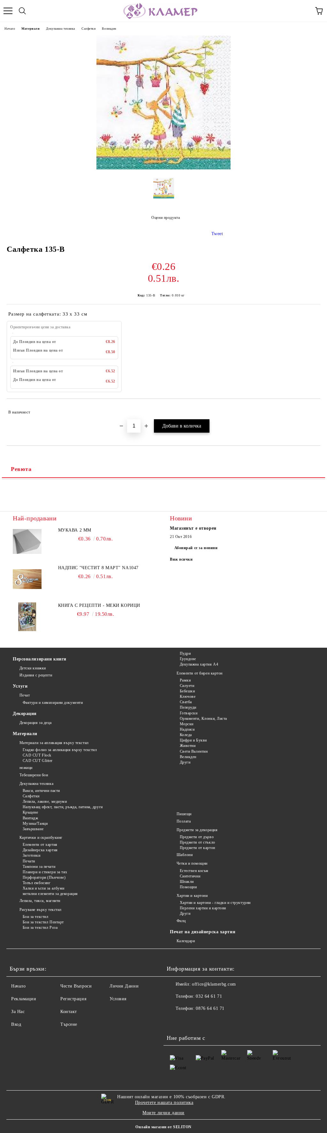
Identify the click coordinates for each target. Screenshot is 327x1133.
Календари (186, 941)
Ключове (187, 696)
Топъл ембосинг (36, 883)
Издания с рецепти (35, 675)
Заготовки (32, 855)
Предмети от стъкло (197, 842)
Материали (30, 28)
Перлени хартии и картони (203, 908)
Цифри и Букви (193, 740)
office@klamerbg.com (214, 984)
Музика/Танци (35, 823)
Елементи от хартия (40, 844)
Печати (29, 861)
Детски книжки (32, 668)
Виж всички (181, 559)
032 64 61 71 (209, 996)
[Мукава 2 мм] (27, 541)
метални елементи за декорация (50, 893)
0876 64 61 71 (210, 1008)
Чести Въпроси (76, 986)
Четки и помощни (192, 863)
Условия (118, 998)
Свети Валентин (194, 751)
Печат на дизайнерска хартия (202, 931)
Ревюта (21, 469)
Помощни (188, 887)
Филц (181, 921)
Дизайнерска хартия (40, 850)
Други (185, 762)
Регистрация (73, 998)
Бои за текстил (35, 916)
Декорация (25, 713)
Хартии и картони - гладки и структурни (215, 902)
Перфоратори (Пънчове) (44, 877)
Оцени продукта (165, 217)
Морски (187, 724)
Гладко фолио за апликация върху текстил (60, 750)
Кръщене (30, 812)
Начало (9, 28)
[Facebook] (175, 1021)
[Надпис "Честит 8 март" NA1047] (27, 579)
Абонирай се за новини (196, 548)
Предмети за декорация (197, 830)
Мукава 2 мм (74, 530)
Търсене (68, 1024)
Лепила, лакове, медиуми (45, 801)
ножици (26, 767)
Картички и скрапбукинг (41, 837)
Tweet (217, 233)
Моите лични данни (163, 1112)
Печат (24, 695)
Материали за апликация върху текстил (54, 743)
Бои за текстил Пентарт (43, 922)
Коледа (186, 735)
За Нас (18, 1011)
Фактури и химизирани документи (53, 702)
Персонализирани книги (39, 659)
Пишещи (184, 814)
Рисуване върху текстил (40, 909)
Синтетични (190, 876)
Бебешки (187, 691)
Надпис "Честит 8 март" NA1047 (98, 567)
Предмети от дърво (197, 837)
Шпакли (187, 881)
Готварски (189, 713)
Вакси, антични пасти (41, 790)
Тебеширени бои (33, 775)
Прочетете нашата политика (164, 1102)
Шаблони (185, 855)
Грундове (188, 659)
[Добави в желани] (311, 409)
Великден (109, 28)
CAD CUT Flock (37, 755)
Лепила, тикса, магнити (39, 900)
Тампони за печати (39, 866)
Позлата (184, 821)
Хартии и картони (192, 895)
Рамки (185, 680)
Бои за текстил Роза (40, 927)
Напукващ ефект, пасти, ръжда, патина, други (63, 807)
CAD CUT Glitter (38, 760)
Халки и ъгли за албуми (44, 888)
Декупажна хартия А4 (199, 664)
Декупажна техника (60, 28)
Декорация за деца (35, 722)
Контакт (68, 1011)
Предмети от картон (197, 848)
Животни (187, 745)
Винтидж (30, 818)
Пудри (185, 653)
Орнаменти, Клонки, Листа (203, 718)
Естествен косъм (194, 870)
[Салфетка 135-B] (163, 168)
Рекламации (23, 998)
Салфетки (88, 28)
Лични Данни (124, 986)
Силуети (187, 685)
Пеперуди (188, 707)
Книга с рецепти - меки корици (99, 605)
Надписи (187, 729)
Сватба (186, 702)
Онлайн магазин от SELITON (163, 1127)
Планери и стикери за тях (45, 872)
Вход (16, 1024)
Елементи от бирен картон (200, 673)
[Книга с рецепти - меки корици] (27, 616)
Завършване (33, 829)
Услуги (20, 686)
